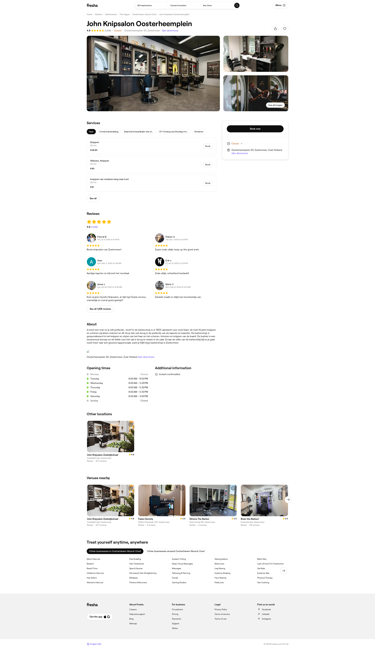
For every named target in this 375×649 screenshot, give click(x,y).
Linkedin (266, 614)
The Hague (124, 14)
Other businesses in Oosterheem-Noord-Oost (115, 551)
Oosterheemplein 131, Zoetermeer (142, 30)
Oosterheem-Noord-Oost (144, 14)
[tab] (91, 131)
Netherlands (111, 14)
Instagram (266, 619)
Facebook (266, 609)
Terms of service (222, 614)
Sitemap (133, 623)
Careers (133, 609)
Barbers (98, 14)
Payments (176, 619)
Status (175, 628)
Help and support (137, 614)
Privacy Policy (221, 609)
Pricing (175, 614)
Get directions (170, 30)
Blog (131, 619)
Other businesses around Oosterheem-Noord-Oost (176, 551)
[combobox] (151, 5)
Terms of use (220, 619)
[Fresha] (92, 5)
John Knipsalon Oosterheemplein (174, 14)
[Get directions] (151, 351)
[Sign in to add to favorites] (284, 28)
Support (175, 623)
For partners (177, 609)
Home (89, 14)
